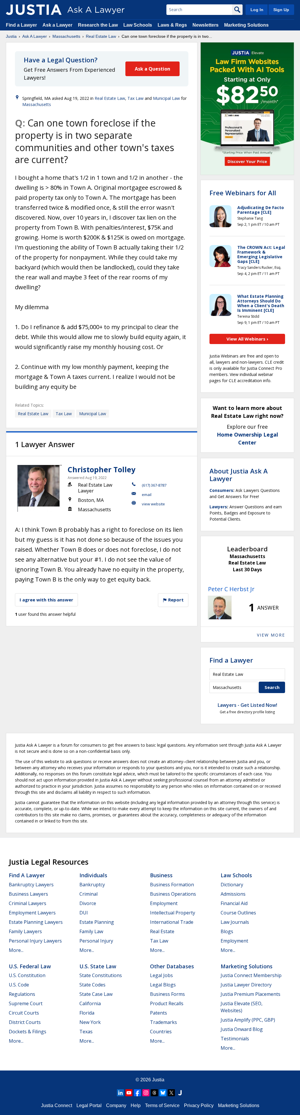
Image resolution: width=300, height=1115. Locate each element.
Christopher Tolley (101, 469)
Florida (86, 1013)
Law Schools (137, 25)
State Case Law (95, 994)
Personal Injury (96, 941)
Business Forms (167, 994)
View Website (153, 504)
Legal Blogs (163, 984)
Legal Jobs (161, 975)
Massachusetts (66, 36)
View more (271, 635)
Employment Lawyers (32, 912)
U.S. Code (19, 984)
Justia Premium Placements (250, 994)
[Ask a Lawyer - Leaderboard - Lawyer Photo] (219, 607)
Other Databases (172, 966)
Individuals (93, 875)
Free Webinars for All (242, 192)
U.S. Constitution (27, 975)
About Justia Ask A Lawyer (238, 474)
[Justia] (34, 9)
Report (175, 600)
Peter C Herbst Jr (231, 589)
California (90, 1003)
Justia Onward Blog (242, 1029)
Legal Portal (89, 1105)
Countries (161, 1031)
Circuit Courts (24, 1013)
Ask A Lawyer (34, 36)
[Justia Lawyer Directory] (179, 1092)
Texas (86, 1031)
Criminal (88, 894)
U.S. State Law (97, 966)
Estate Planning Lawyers (36, 922)
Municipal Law (166, 98)
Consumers (221, 490)
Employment (164, 903)
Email (146, 494)
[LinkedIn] (120, 1092)
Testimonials (235, 1038)
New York (90, 1022)
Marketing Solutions (246, 25)
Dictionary (232, 884)
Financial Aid (234, 903)
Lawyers (218, 506)
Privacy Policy (199, 1105)
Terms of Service (162, 1105)
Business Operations (173, 894)
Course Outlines (238, 912)
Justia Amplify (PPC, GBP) (248, 1020)
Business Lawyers (28, 894)
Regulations (22, 994)
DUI (83, 912)
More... (16, 950)
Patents (158, 1013)
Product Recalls (166, 1003)
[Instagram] (145, 1092)
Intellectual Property (172, 912)
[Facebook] (137, 1092)
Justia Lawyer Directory (246, 984)
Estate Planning (96, 922)
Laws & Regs (172, 25)
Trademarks (163, 1022)
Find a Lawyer (21, 25)
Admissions (233, 894)
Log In (256, 9)
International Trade (171, 922)
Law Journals (235, 922)
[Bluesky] (162, 1092)
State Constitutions (100, 975)
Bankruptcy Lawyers (31, 884)
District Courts (25, 1022)
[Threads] (154, 1092)
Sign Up (281, 9)
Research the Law (98, 25)
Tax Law (135, 98)
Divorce (87, 903)
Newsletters (205, 25)
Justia (11, 36)
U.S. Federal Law (30, 966)
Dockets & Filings (27, 1031)
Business (161, 875)
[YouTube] (128, 1092)
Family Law (91, 931)
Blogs (227, 931)
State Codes (92, 984)
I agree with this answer (46, 600)
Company (116, 1105)
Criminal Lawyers (27, 903)
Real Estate (162, 931)
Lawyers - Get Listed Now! (247, 705)
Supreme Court (25, 1003)
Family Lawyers (25, 931)
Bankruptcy (92, 884)
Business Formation (172, 884)
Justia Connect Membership (251, 975)
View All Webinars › (247, 339)
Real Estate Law (101, 36)
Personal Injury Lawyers (35, 941)
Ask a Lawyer (58, 25)
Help (136, 1105)
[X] (171, 1092)
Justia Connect (56, 1105)
